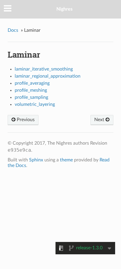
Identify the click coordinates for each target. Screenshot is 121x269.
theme (66, 160)
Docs (13, 30)
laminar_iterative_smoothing (44, 69)
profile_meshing (31, 90)
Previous (25, 119)
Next (99, 119)
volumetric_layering (35, 104)
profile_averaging (32, 83)
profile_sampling (31, 97)
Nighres (64, 9)
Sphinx (36, 160)
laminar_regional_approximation (47, 76)
